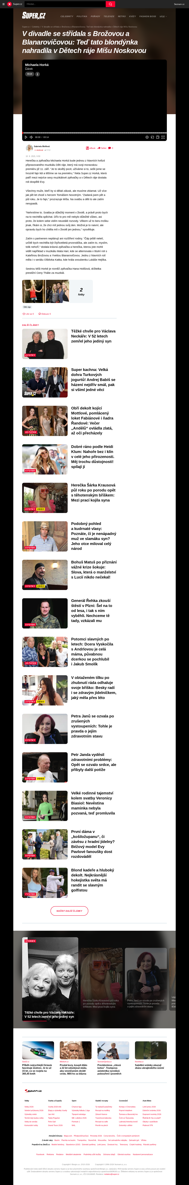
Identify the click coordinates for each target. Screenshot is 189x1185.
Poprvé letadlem (125, 1110)
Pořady (95, 16)
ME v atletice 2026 (79, 1118)
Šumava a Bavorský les (128, 1114)
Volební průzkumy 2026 (34, 1110)
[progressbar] (94, 132)
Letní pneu (101, 1145)
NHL (73, 1125)
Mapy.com (68, 1136)
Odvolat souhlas (124, 1154)
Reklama (50, 1154)
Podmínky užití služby (92, 1154)
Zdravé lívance (101, 1114)
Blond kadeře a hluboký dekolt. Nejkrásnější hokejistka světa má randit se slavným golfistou (92, 880)
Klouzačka (102, 1140)
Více (162, 16)
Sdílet (103, 148)
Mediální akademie (73, 1154)
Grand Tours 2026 (55, 1125)
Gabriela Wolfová (42, 146)
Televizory (124, 1145)
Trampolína (81, 1140)
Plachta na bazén (68, 1140)
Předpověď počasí (81, 1136)
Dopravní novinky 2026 (152, 1114)
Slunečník (92, 1140)
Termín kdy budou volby (34, 1118)
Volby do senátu (31, 1122)
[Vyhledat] (110, 4)
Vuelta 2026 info (54, 1107)
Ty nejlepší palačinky (103, 1107)
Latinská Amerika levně (128, 1122)
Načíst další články (69, 911)
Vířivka (143, 1140)
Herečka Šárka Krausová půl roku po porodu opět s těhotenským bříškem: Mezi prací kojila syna (93, 492)
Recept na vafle (101, 1122)
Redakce (59, 1154)
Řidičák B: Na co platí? (152, 1118)
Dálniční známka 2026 (152, 1110)
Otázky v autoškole (150, 1122)
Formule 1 (76, 1122)
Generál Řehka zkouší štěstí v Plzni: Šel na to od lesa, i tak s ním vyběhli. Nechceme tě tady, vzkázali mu (91, 610)
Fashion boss (147, 16)
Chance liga (77, 1107)
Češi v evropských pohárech (128, 1136)
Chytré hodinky (135, 1145)
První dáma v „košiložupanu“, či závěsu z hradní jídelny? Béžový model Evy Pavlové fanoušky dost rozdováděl (93, 844)
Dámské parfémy (88, 1145)
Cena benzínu (109, 1136)
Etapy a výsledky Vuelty (57, 1110)
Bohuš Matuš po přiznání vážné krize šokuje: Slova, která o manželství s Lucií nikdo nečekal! (94, 569)
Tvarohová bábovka (103, 1118)
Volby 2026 (29, 1107)
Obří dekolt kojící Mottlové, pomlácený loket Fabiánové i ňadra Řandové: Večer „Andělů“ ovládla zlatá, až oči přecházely (92, 420)
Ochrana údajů (109, 1154)
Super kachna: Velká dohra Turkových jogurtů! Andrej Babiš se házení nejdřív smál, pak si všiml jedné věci (93, 379)
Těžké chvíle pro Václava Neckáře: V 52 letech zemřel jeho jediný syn (93, 336)
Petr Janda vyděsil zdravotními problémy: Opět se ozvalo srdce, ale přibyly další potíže (93, 762)
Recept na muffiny (102, 1110)
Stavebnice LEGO (73, 1145)
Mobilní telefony (58, 1145)
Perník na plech (101, 1125)
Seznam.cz (179, 4)
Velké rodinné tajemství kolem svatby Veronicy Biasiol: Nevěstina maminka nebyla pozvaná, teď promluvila (93, 803)
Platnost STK (148, 1125)
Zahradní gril (134, 1140)
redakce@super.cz (111, 1174)
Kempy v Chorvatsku (127, 1107)
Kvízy (132, 16)
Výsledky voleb (31, 1114)
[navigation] (3, 4)
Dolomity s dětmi (125, 1125)
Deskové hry (112, 1145)
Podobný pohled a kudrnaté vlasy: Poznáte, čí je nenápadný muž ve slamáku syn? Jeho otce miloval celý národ (93, 536)
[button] (94, 96)
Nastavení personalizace (143, 1154)
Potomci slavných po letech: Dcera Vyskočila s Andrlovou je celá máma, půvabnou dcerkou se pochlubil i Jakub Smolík (92, 651)
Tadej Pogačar (54, 1118)
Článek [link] (29, 68)
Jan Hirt (51, 1114)
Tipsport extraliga (79, 1114)
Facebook (40, 1154)
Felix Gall (52, 1122)
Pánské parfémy (149, 1145)
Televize (109, 16)
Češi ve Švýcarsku (126, 1118)
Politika (82, 16)
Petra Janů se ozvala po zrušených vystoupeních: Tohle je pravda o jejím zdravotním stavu (92, 726)
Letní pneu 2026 (149, 1107)
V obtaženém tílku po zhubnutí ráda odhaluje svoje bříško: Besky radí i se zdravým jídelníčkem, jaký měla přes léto (93, 687)
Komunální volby (31, 1125)
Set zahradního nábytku (117, 1140)
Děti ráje (27, 307)
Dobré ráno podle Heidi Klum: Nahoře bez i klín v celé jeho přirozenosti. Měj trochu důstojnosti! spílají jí (92, 456)
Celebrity (67, 16)
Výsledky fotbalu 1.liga (81, 1110)
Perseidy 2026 (96, 1136)
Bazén (57, 1140)
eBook (92, 148)
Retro (122, 16)
